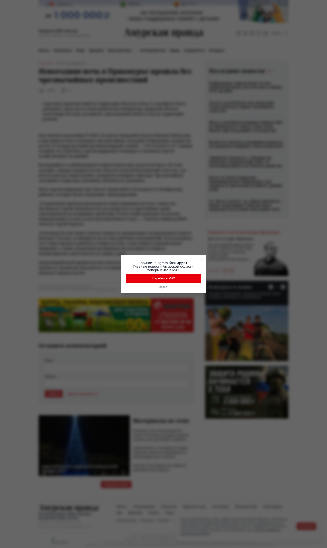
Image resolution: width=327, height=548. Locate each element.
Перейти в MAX (163, 278)
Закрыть (163, 287)
